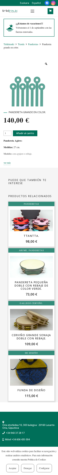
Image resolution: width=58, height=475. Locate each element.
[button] (38, 11)
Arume (23, 250)
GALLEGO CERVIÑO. (31, 303)
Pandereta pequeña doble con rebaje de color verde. (31, 285)
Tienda (21, 44)
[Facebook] (47, 3)
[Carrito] (50, 10)
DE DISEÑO (31, 352)
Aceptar (12, 468)
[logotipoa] (9, 11)
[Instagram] (53, 3)
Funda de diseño (31, 390)
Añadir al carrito (25, 133)
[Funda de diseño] (31, 372)
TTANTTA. (31, 236)
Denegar (28, 468)
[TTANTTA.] (31, 220)
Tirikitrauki (9, 44)
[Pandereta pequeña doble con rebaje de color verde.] (31, 267)
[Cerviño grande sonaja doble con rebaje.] (31, 319)
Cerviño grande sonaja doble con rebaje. (31, 336)
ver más (7, 162)
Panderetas (33, 44)
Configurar (44, 468)
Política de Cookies (37, 459)
